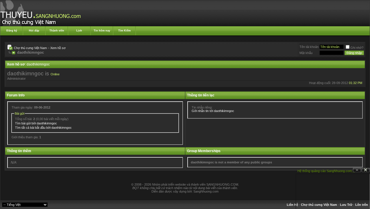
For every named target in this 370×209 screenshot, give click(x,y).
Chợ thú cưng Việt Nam (30, 48)
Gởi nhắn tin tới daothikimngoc (213, 111)
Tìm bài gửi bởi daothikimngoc (36, 123)
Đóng (365, 170)
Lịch (79, 30)
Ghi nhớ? (356, 47)
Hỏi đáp (34, 30)
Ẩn (357, 170)
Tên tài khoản (309, 46)
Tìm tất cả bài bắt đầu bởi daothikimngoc (43, 127)
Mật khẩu (305, 53)
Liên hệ (292, 204)
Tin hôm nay (102, 30)
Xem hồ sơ (58, 48)
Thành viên (56, 30)
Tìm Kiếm (124, 30)
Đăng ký (11, 30)
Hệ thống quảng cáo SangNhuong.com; (325, 171)
